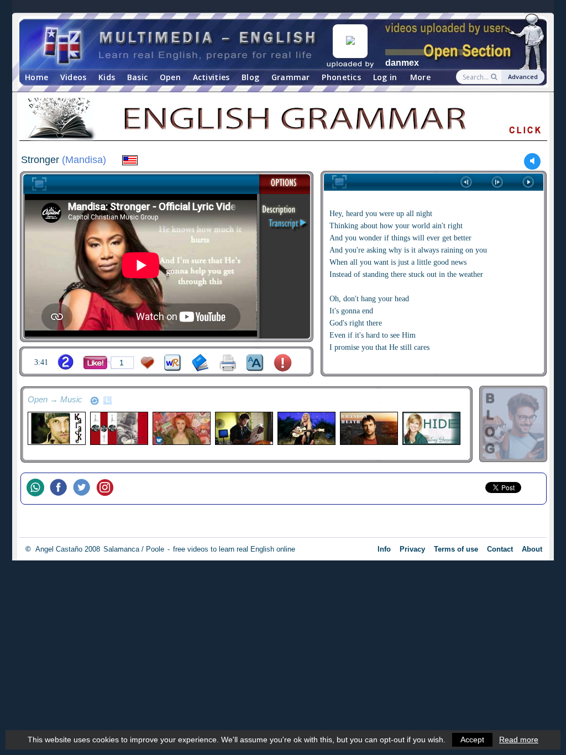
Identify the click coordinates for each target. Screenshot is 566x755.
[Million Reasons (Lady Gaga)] (305, 428)
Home (36, 77)
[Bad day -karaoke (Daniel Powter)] (56, 428)
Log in (385, 77)
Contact (500, 549)
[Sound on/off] (532, 161)
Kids (106, 77)
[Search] (495, 77)
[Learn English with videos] (181, 44)
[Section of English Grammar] (283, 121)
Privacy (412, 549)
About (532, 549)
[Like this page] (95, 362)
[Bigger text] (255, 362)
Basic (137, 77)
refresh (94, 400)
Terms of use (456, 549)
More (420, 77)
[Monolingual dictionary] (200, 363)
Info (384, 549)
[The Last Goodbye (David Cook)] (243, 428)
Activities (211, 77)
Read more (518, 739)
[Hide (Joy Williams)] (430, 428)
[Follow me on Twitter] (84, 489)
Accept (472, 739)
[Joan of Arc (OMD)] (118, 428)
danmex (402, 62)
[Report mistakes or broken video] (283, 363)
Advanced (523, 76)
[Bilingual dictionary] (172, 362)
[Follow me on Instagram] (107, 489)
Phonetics (341, 77)
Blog (250, 77)
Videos (73, 77)
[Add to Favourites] (147, 363)
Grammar (290, 77)
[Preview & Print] (228, 362)
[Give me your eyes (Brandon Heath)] (368, 428)
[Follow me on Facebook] (61, 489)
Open (170, 77)
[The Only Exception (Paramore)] (181, 428)
